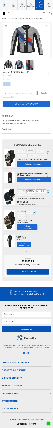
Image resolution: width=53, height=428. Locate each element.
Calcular (44, 93)
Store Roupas (12, 18)
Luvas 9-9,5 (40, 152)
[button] (4, 13)
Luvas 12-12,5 (42, 156)
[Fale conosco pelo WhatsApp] (49, 424)
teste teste (28, 150)
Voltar (4, 18)
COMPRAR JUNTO (28, 271)
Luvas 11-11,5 (32, 156)
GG (7, 84)
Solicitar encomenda (26, 104)
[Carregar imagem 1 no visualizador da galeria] (8, 65)
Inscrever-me (26, 329)
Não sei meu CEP (8, 97)
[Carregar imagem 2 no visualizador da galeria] (19, 65)
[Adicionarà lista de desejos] (48, 152)
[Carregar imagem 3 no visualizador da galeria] (30, 65)
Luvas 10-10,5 (21, 156)
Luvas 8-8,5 (30, 152)
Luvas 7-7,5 (21, 152)
